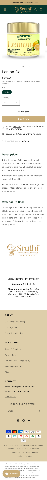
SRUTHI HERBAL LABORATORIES (22, 445)
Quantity (5, 98)
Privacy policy (34, 448)
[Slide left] (18, 66)
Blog (7, 372)
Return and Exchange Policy (17, 361)
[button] (5, 9)
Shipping (27, 81)
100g (6, 92)
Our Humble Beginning (15, 322)
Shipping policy (32, 452)
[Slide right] (29, 66)
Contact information (24, 456)
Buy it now (23, 119)
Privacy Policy (11, 355)
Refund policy (21, 448)
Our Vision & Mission (14, 333)
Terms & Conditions (13, 349)
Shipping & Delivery (13, 366)
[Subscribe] (39, 411)
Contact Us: (10, 396)
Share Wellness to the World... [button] (18, 141)
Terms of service (18, 452)
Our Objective (11, 327)
